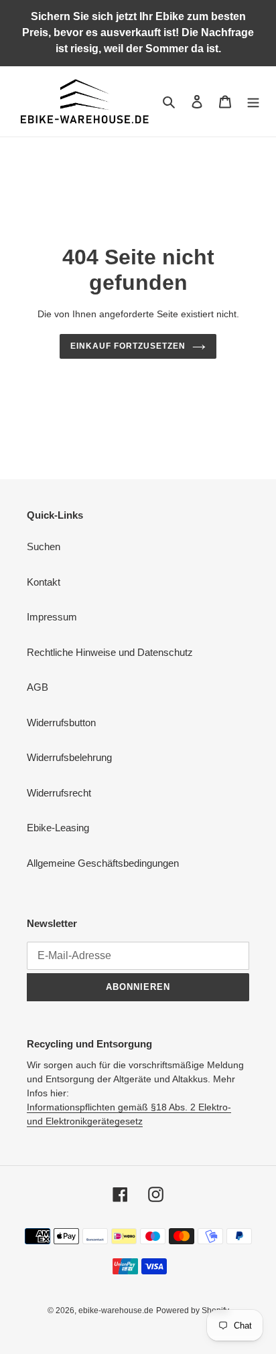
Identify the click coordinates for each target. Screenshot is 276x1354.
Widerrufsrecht (59, 792)
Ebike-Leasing (58, 827)
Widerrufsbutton (61, 722)
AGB (37, 687)
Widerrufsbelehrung (69, 757)
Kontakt (43, 582)
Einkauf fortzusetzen (127, 346)
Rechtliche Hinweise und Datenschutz (110, 652)
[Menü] (253, 101)
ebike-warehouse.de (115, 1310)
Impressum (52, 616)
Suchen (43, 546)
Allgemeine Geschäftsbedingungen (103, 863)
